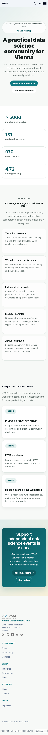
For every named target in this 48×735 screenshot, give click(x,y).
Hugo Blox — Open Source (21, 731)
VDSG (5, 3)
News (4, 677)
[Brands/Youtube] (18, 634)
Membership (8, 652)
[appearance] (40, 3)
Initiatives (6, 669)
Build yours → (41, 731)
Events (5, 648)
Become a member (24, 90)
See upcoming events (24, 83)
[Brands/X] (4, 634)
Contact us (24, 580)
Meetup (5, 689)
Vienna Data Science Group (16, 620)
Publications (7, 673)
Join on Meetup (24, 31)
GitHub (5, 693)
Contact (6, 657)
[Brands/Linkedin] (13, 634)
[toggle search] (34, 3)
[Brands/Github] (9, 634)
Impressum (7, 705)
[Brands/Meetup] (22, 634)
